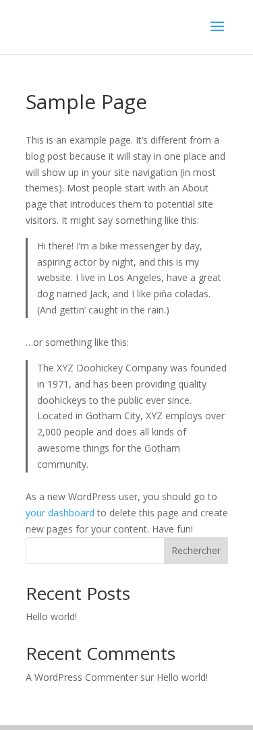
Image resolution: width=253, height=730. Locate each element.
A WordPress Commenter (82, 677)
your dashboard (60, 512)
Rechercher (196, 550)
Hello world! (51, 616)
